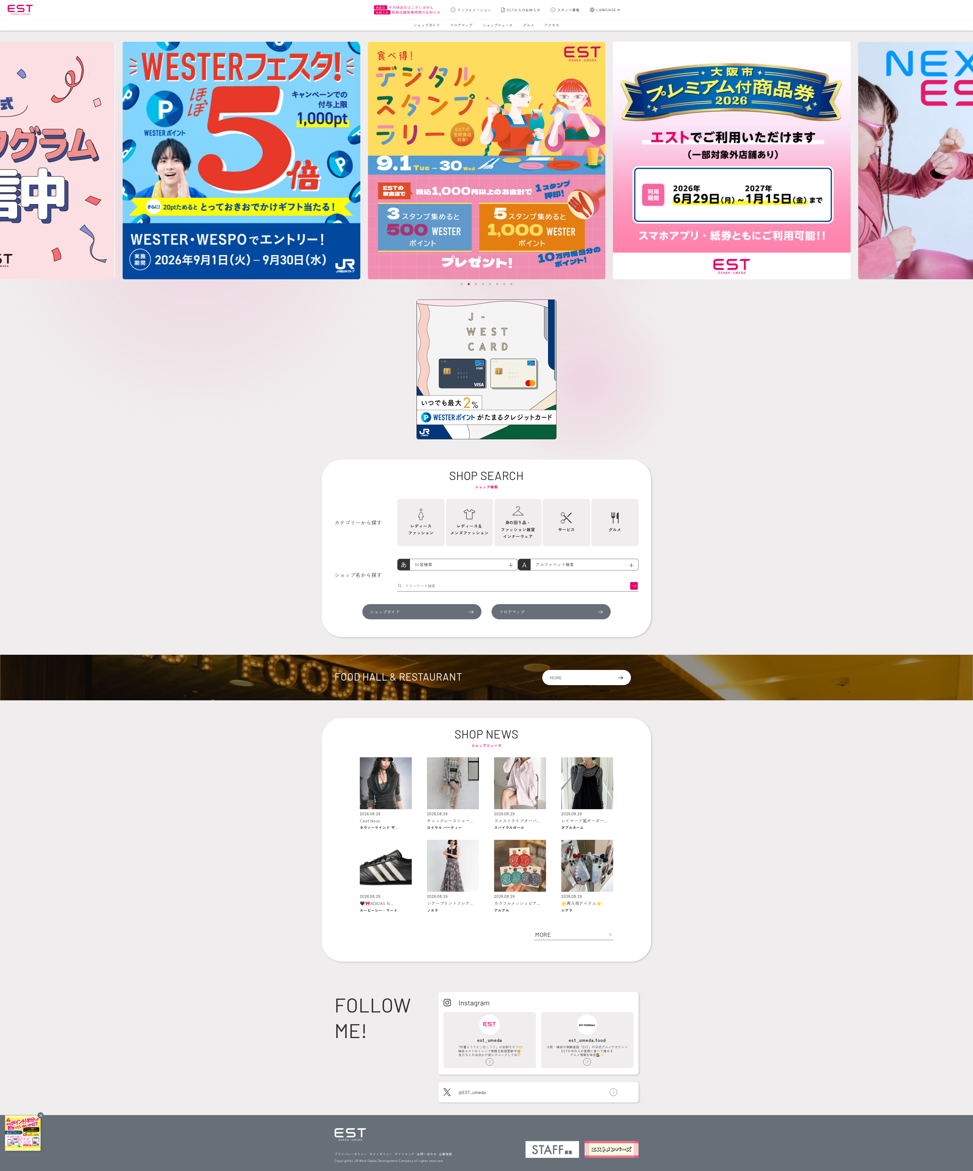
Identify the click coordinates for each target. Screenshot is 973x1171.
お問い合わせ (426, 1154)
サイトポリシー (380, 1154)
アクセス (551, 25)
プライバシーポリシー (350, 1154)
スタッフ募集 (568, 9)
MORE (556, 677)
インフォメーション (474, 9)
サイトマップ (404, 1154)
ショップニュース (498, 25)
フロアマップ (461, 25)
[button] (462, 284)
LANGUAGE (606, 10)
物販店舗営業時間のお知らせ (408, 12)
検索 (634, 585)
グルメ (528, 25)
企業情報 (445, 1154)
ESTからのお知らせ (523, 9)
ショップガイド (427, 25)
